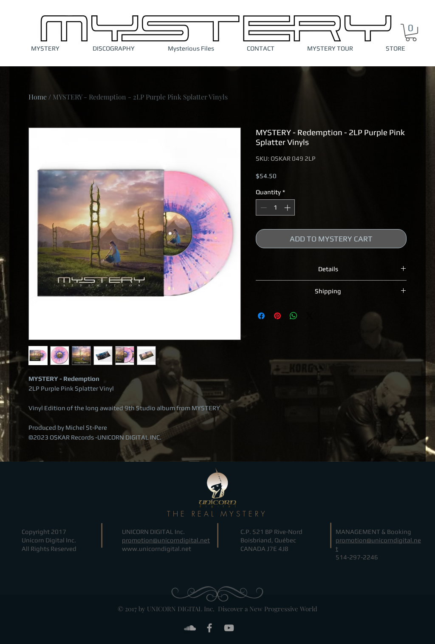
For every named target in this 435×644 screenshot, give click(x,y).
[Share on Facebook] (261, 316)
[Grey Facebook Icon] (209, 628)
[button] (411, 32)
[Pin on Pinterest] (277, 316)
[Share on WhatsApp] (293, 316)
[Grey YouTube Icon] (229, 628)
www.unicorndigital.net (156, 548)
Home (37, 96)
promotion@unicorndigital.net (166, 540)
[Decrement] (262, 208)
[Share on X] (310, 316)
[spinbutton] (275, 208)
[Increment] (288, 208)
